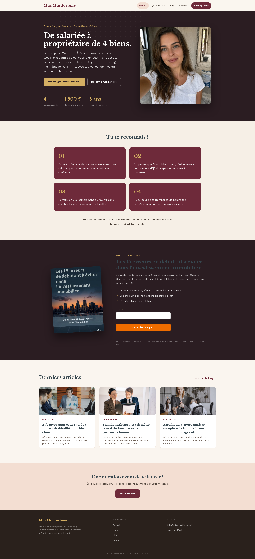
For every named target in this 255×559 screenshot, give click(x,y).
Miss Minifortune (60, 6)
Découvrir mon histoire (104, 81)
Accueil (143, 5)
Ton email (121, 309)
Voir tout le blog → (205, 378)
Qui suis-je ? (158, 5)
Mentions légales (175, 530)
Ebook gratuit (201, 5)
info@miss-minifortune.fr (179, 525)
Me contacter (127, 493)
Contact (183, 5)
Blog (172, 5)
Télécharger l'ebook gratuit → (64, 81)
